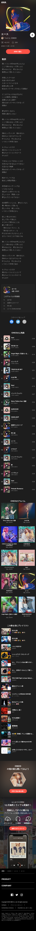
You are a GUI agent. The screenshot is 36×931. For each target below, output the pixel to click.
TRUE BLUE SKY (27, 614)
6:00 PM (26, 520)
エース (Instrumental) (14, 309)
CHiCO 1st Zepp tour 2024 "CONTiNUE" (9, 544)
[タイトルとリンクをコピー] (24, 322)
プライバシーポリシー (16, 905)
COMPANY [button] (6, 885)
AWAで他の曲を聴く (18, 791)
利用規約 (4, 905)
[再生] (32, 35)
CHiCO (13, 38)
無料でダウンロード (18, 828)
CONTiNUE (27, 544)
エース (14, 289)
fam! (26, 567)
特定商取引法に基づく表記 (25, 908)
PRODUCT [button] (6, 879)
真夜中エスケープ (12, 303)
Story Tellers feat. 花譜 (9, 520)
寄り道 (9, 306)
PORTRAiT (9, 591)
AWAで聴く (18, 51)
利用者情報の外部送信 (8, 908)
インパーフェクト (9, 567)
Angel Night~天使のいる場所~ (9, 615)
